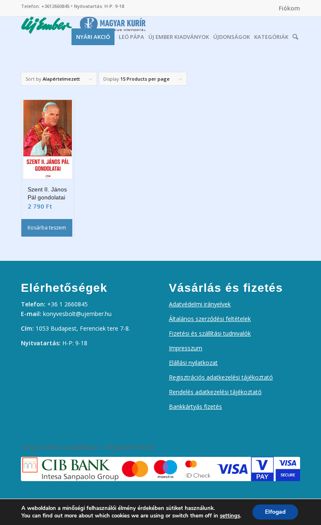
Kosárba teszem (47, 227)
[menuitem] (287, 8)
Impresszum (185, 348)
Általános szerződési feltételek (210, 319)
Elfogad (275, 512)
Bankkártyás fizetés (195, 406)
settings (230, 516)
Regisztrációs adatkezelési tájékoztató (221, 377)
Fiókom (289, 8)
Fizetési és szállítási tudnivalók (210, 333)
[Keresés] (295, 34)
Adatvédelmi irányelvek (200, 304)
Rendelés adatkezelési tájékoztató (215, 392)
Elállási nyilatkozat (193, 363)
